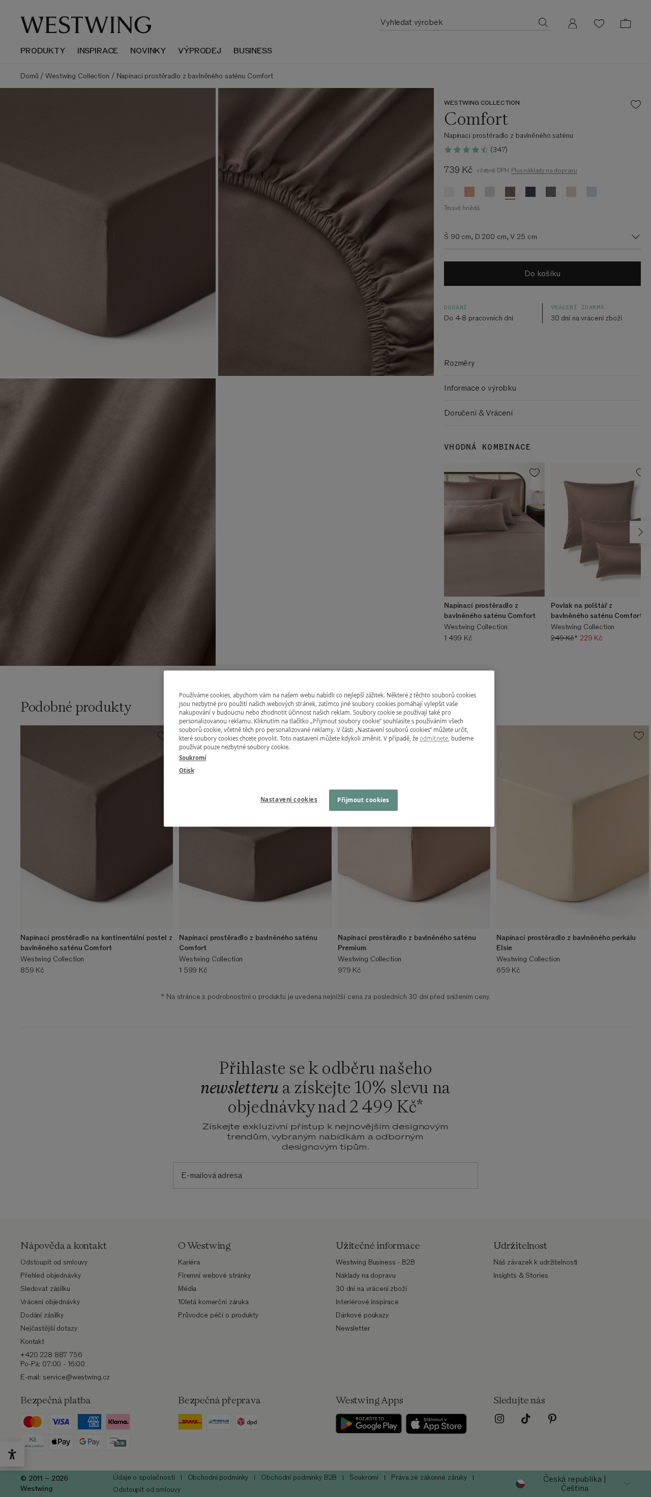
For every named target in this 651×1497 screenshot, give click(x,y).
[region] (329, 748)
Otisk (186, 770)
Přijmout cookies (363, 800)
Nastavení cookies (289, 799)
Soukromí (192, 757)
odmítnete (434, 738)
